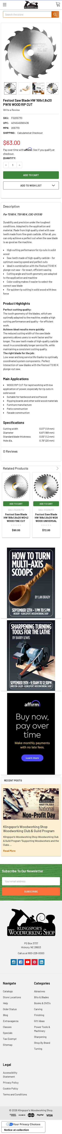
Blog (5, 1015)
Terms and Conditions (15, 1094)
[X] (48, 962)
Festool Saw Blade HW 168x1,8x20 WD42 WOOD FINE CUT (16, 517)
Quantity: (9, 158)
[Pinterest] (35, 962)
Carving (38, 1009)
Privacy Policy (11, 1082)
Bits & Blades (41, 997)
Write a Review (11, 109)
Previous (53, 468)
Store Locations (12, 997)
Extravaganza (10, 1020)
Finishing (39, 1015)
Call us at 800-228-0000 (31, 953)
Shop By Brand (42, 1042)
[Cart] (58, 4)
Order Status (10, 1009)
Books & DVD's (42, 1003)
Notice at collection (16, 1130)
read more (9, 850)
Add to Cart (16, 503)
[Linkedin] (41, 962)
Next (57, 468)
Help (5, 1003)
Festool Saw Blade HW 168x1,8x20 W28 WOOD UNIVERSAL (46, 517)
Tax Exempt (10, 1038)
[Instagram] (14, 962)
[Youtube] (28, 962)
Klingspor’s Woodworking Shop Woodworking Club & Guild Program (29, 829)
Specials (7, 1032)
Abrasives (39, 991)
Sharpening (40, 1036)
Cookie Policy (10, 1088)
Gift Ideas (39, 1020)
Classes (7, 1026)
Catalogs (8, 991)
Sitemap (7, 1044)
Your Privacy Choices (26, 1124)
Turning (38, 1048)
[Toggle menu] (4, 4)
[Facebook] (21, 962)
